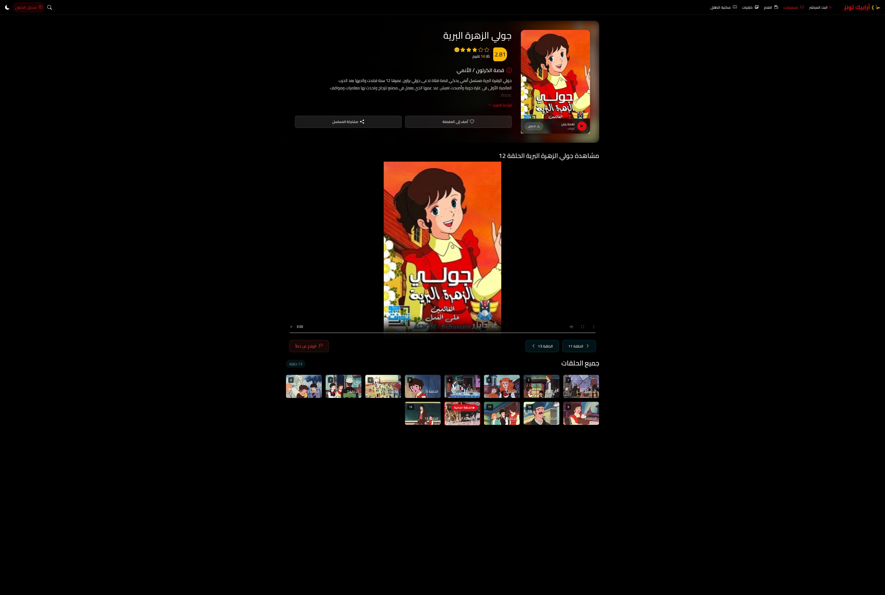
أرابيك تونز (857, 7)
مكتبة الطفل (721, 7)
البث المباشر (818, 7)
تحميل (532, 126)
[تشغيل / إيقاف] (582, 126)
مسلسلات (791, 7)
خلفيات (747, 7)
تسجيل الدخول (26, 7)
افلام (768, 7)
